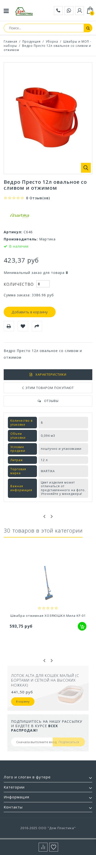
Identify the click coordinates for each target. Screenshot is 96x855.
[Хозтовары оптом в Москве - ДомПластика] (24, 11)
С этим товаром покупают (48, 388)
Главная (10, 41)
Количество (19, 284)
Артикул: (13, 232)
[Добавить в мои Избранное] (23, 326)
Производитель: (21, 239)
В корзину (23, 701)
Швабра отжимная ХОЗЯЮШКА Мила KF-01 (48, 615)
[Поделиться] (37, 326)
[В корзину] (82, 626)
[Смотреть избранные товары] (54, 847)
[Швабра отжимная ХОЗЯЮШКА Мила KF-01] (48, 583)
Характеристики (50, 374)
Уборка (52, 41)
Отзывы (51, 401)
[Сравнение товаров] (43, 847)
